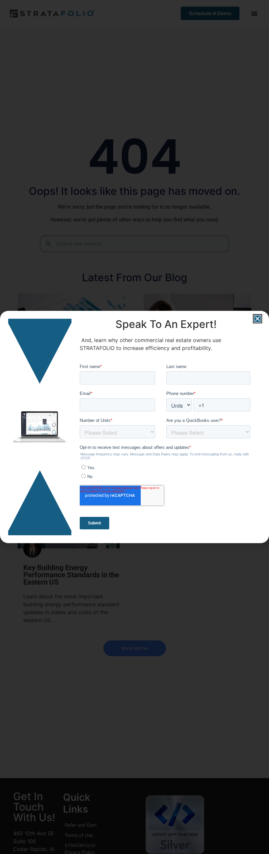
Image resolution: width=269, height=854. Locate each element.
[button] (257, 318)
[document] (134, 427)
